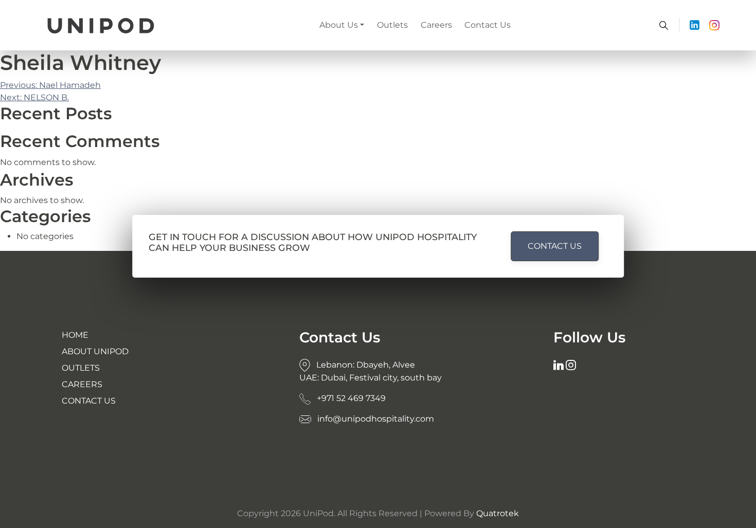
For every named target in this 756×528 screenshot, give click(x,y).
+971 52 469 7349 (350, 398)
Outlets (392, 25)
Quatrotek (497, 513)
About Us (338, 25)
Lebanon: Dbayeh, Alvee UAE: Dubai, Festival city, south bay (370, 371)
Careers (436, 25)
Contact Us (487, 25)
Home (75, 335)
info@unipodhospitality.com (374, 419)
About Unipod (95, 351)
